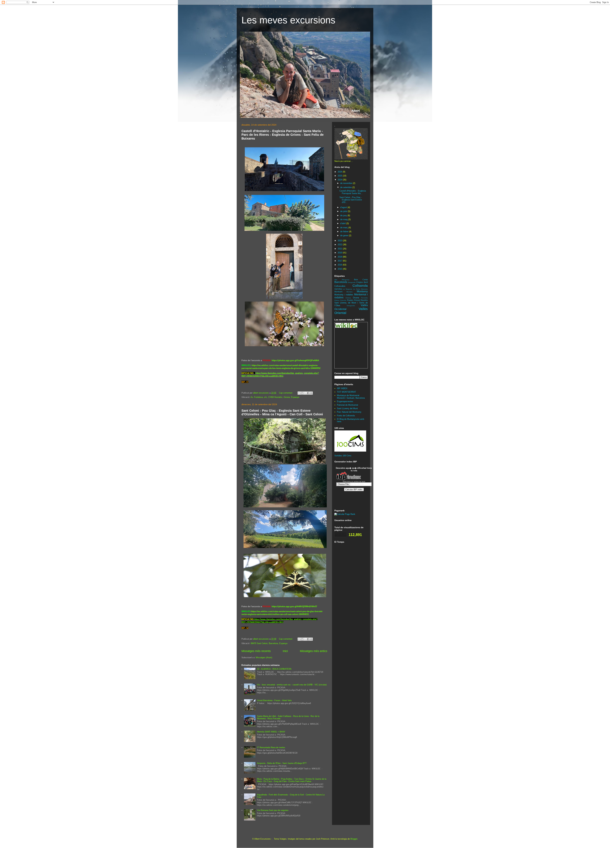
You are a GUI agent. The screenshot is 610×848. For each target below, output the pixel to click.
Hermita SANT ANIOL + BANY (271, 732)
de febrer (344, 231)
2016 (340, 265)
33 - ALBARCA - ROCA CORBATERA (274, 669)
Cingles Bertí (362, 282)
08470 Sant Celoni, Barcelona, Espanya (269, 643)
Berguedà (352, 282)
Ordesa (348, 298)
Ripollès (364, 300)
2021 (340, 248)
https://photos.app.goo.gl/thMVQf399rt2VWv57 (294, 606)
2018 (340, 257)
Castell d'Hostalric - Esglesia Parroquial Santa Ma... (352, 192)
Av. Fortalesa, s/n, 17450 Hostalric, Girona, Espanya (275, 397)
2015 (340, 269)
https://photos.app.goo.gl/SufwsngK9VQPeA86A (295, 360)
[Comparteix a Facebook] (308, 393)
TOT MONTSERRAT (346, 392)
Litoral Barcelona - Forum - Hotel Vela (274, 700)
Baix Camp (361, 279)
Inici (285, 651)
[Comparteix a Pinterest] (311, 393)
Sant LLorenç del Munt (347, 408)
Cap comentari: (286, 393)
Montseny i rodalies (343, 294)
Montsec (349, 292)
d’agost (344, 207)
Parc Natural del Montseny (349, 412)
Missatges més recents (256, 651)
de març (344, 227)
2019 (340, 252)
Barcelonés (340, 282)
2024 (340, 180)
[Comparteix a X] (305, 393)
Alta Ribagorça (341, 280)
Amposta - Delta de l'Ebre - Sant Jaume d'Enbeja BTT (282, 763)
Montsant (338, 292)
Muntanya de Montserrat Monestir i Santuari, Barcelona (351, 396)
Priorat (357, 300)
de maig (344, 219)
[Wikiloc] (346, 327)
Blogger (353, 839)
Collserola (360, 285)
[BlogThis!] (302, 393)
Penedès (364, 298)
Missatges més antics (313, 651)
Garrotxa (338, 289)
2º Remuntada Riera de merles (271, 747)
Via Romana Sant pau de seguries (272, 810)
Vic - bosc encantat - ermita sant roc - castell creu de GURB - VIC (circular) (292, 684)
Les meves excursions (288, 20)
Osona (356, 297)
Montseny (362, 291)
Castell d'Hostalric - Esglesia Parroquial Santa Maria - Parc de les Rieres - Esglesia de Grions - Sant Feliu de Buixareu (282, 134)
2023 (340, 240)
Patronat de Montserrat (347, 405)
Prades (350, 300)
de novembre (346, 183)
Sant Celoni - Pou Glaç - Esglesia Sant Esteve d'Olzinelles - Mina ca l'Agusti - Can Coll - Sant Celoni (282, 412)
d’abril (343, 223)
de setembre (346, 187)
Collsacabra (339, 286)
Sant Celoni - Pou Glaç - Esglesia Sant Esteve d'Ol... (350, 199)
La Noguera (347, 289)
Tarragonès (351, 305)
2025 (340, 176)
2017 (340, 261)
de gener (344, 235)
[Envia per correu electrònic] (299, 393)
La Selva (356, 289)
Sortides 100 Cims (342, 455)
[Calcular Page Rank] (344, 514)
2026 (340, 172)
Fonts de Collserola (346, 415)
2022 (340, 244)
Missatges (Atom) (264, 657)
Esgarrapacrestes (345, 401)
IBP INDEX (342, 388)
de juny (344, 215)
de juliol (344, 211)
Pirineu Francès (340, 300)
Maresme (364, 289)
